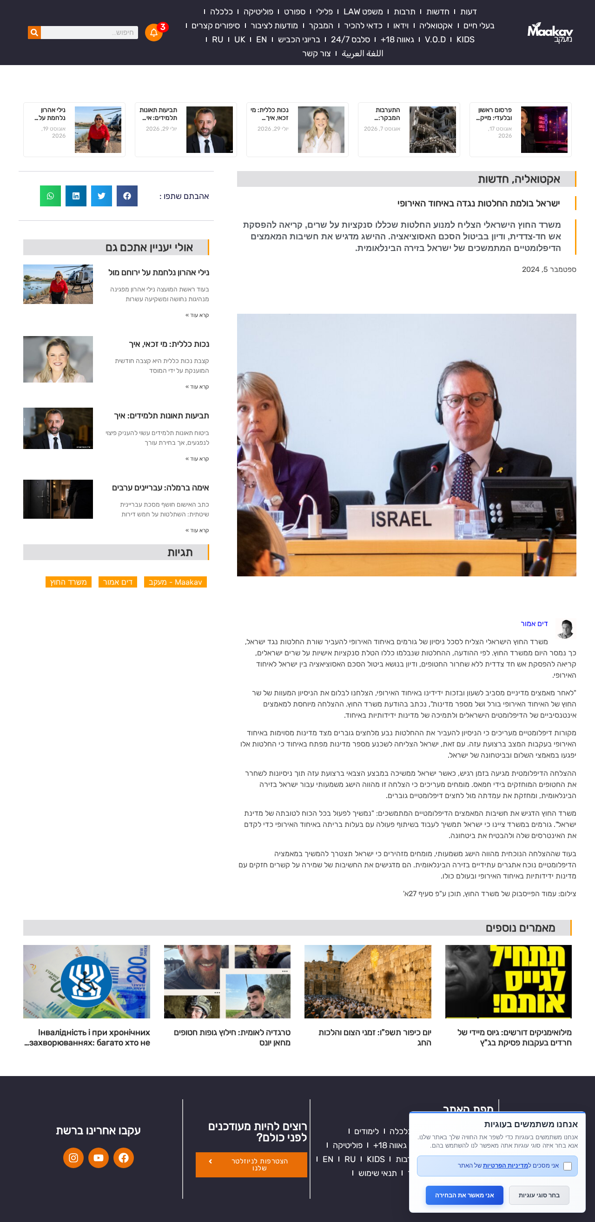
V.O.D (435, 39)
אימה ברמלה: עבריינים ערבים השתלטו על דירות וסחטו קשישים (160, 491)
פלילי (324, 12)
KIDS (465, 39)
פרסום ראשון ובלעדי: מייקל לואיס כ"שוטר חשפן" (494, 114)
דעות (468, 12)
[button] (127, 195)
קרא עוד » (197, 315)
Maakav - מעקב (175, 582)
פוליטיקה (258, 12)
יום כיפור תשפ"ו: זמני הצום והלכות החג (374, 1038)
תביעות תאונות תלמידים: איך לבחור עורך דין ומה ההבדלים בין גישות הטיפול (158, 114)
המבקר (321, 25)
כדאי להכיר (363, 25)
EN (261, 39)
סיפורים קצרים (216, 25)
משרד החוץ (68, 582)
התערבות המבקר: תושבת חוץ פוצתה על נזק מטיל (382, 114)
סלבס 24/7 (350, 39)
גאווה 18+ (397, 39)
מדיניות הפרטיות (505, 1165)
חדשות (438, 12)
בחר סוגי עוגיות (539, 1195)
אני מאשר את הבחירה (464, 1195)
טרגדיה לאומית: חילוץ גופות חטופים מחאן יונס (232, 1038)
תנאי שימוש (377, 1173)
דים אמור (117, 582)
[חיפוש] (34, 32)
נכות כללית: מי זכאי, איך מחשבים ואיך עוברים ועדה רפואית (270, 114)
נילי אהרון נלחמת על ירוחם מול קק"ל (52, 114)
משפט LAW (363, 12)
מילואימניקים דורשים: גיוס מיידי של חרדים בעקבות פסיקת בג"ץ (514, 1038)
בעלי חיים (479, 25)
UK (239, 39)
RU (218, 39)
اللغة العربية (362, 53)
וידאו (401, 25)
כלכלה (221, 12)
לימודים (366, 1131)
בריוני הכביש (299, 39)
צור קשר (316, 53)
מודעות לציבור (274, 25)
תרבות (405, 12)
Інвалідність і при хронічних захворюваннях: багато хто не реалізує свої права (89, 1038)
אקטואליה (436, 25)
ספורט (294, 12)
